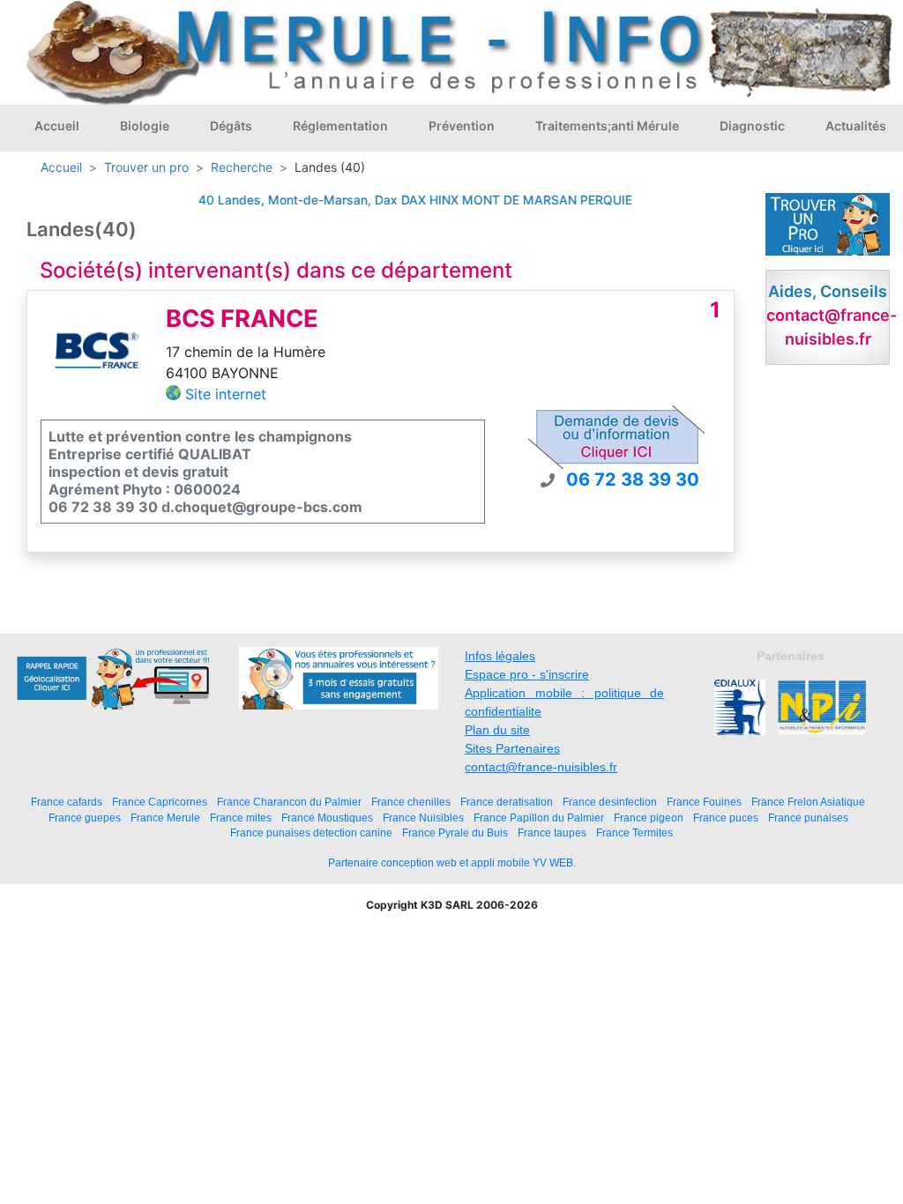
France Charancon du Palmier (289, 801)
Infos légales (500, 656)
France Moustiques (327, 817)
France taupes (552, 832)
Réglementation (340, 125)
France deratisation (506, 801)
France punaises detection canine (311, 832)
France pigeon (648, 817)
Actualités (855, 125)
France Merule (165, 817)
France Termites (634, 832)
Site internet (225, 394)
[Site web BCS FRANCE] (96, 354)
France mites (241, 817)
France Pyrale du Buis (455, 832)
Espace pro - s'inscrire (527, 674)
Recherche (241, 167)
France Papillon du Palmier (539, 817)
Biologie (144, 125)
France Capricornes (159, 801)
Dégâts (231, 125)
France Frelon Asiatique (808, 801)
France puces (725, 817)
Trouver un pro (146, 167)
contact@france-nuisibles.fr (541, 767)
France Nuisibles (423, 817)
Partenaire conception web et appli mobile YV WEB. (452, 863)
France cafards (66, 801)
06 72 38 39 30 (632, 479)
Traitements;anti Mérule (607, 125)
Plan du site (497, 730)
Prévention (462, 125)
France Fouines (704, 801)
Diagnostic (752, 125)
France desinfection (610, 801)
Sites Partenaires (512, 748)
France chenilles (411, 801)
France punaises (808, 817)
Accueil (56, 125)
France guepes (85, 817)
